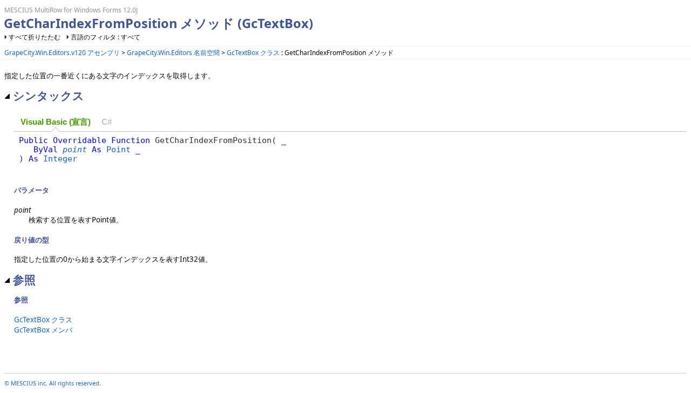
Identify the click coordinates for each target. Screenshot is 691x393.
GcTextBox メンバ (43, 330)
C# (106, 122)
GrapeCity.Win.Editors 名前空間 (173, 52)
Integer (60, 158)
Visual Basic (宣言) (56, 122)
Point (118, 149)
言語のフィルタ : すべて (105, 37)
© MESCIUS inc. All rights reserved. (52, 383)
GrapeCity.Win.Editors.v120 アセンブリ (62, 52)
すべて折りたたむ (34, 37)
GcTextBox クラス (253, 52)
